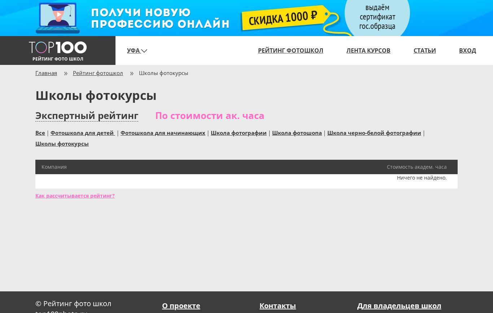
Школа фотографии (239, 132)
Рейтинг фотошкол (290, 50)
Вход (467, 50)
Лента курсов (368, 50)
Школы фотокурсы (62, 143)
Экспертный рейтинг (86, 116)
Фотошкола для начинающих (163, 132)
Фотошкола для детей (83, 132)
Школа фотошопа (297, 132)
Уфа (134, 50)
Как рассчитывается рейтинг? (75, 195)
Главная (46, 72)
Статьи (425, 50)
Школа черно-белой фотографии (374, 132)
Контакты (277, 305)
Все (40, 132)
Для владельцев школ (399, 305)
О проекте (181, 305)
